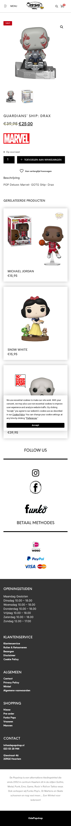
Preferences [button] (31, 418)
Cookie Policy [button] (18, 414)
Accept (35, 425)
